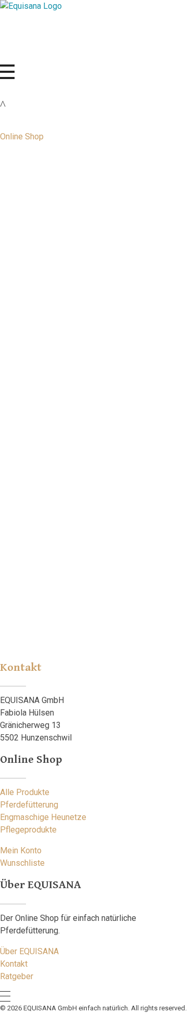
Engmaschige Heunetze (43, 817)
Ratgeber (73, 289)
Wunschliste (22, 863)
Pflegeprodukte (28, 830)
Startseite (122, 277)
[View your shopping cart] (3, 105)
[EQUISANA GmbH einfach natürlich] (89, 32)
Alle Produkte (24, 792)
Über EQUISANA (29, 951)
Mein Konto (21, 850)
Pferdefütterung (29, 805)
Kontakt (14, 964)
